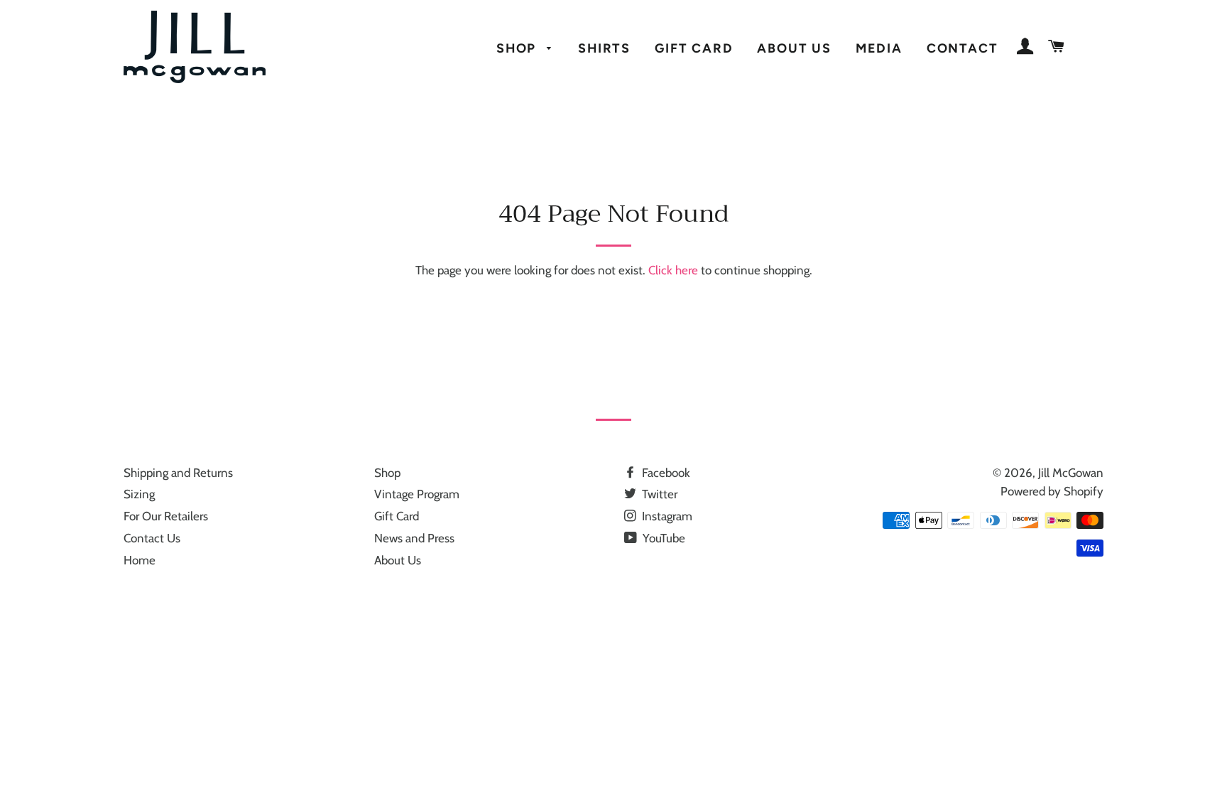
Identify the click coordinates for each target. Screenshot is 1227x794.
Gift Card (694, 48)
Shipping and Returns (178, 473)
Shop (518, 48)
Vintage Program (416, 494)
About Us (794, 48)
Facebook (664, 473)
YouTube (662, 538)
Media (879, 48)
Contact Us (152, 538)
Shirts (604, 48)
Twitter (658, 494)
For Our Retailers (166, 516)
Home (140, 560)
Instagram (665, 516)
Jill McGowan (1070, 473)
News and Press (414, 538)
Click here (673, 270)
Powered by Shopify (1051, 491)
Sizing (139, 494)
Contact (962, 48)
